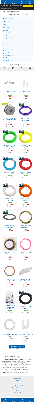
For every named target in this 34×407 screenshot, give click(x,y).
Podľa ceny (21, 70)
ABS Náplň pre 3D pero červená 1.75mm (26, 172)
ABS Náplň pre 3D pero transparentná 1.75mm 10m (10, 333)
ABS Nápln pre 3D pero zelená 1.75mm (10, 146)
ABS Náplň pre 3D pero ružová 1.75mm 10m (26, 253)
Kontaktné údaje (18, 378)
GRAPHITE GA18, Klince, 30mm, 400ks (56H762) (26, 280)
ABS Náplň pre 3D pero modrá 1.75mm (10, 172)
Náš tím (17, 380)
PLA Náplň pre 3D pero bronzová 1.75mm (25, 226)
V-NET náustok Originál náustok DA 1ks (25, 92)
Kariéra (17, 383)
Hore (30, 401)
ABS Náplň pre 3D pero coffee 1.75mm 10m (10, 253)
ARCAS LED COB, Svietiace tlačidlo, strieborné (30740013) (9, 307)
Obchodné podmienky (17, 385)
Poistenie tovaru (17, 395)
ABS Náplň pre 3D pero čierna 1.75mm (26, 307)
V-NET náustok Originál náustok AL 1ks (9, 92)
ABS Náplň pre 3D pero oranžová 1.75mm (26, 199)
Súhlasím (28, 6)
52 (22, 353)
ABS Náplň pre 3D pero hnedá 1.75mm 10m (10, 280)
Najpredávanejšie (13, 70)
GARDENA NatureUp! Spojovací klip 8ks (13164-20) (9, 119)
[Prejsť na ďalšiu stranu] (24, 353)
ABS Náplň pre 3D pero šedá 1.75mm (10, 226)
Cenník (17, 390)
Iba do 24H (30, 70)
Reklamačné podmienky (17, 388)
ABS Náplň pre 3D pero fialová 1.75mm (26, 119)
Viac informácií (13, 8)
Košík (30, 3)
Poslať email (21, 401)
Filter (4, 70)
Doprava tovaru (17, 392)
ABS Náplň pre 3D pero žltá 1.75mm (25, 146)
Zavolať (13, 401)
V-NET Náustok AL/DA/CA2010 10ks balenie (26, 333)
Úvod (3, 11)
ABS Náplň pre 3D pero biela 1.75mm (10, 199)
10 (19, 353)
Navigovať (5, 401)
